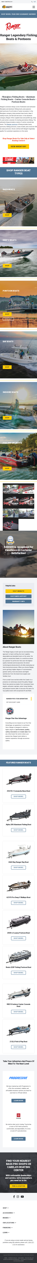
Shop (7, 215)
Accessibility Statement (27, 1259)
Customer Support (18, 596)
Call (34, 1)
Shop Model (18, 796)
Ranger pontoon (12, 124)
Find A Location (18, 1186)
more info (8, 319)
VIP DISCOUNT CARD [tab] (13, 702)
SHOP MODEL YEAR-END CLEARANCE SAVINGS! (18, 14)
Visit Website (18, 591)
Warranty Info (18, 601)
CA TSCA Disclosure (19, 1260)
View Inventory (18, 146)
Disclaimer (21, 1257)
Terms (5, 1257)
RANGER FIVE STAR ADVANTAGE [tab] (17, 699)
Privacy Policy (13, 1257)
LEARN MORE (18, 1100)
